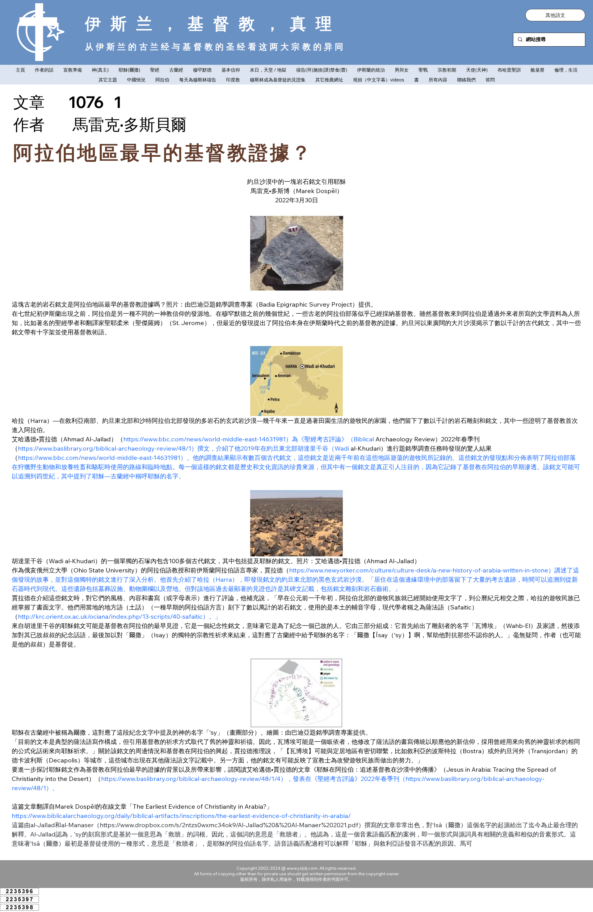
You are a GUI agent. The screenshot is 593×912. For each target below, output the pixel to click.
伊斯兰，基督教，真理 (213, 23)
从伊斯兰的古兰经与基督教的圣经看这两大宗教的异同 (215, 46)
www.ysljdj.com (302, 868)
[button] (555, 15)
